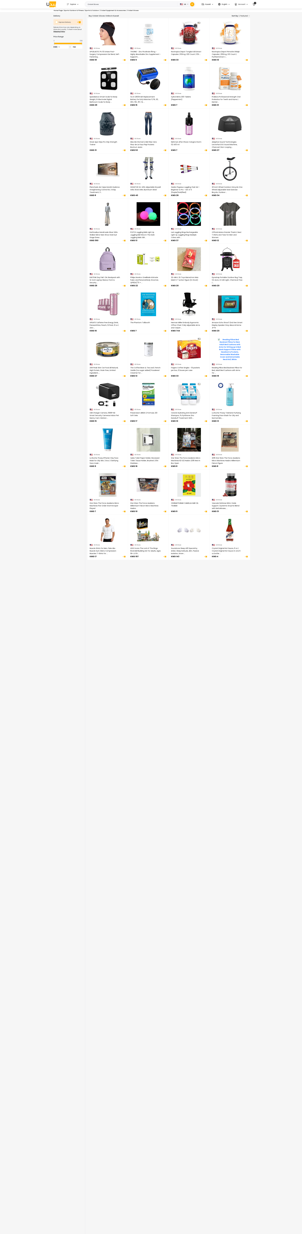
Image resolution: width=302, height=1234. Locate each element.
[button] (207, 4)
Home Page (58, 10)
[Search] (192, 4)
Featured (244, 16)
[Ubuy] (51, 4)
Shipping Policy (59, 31)
